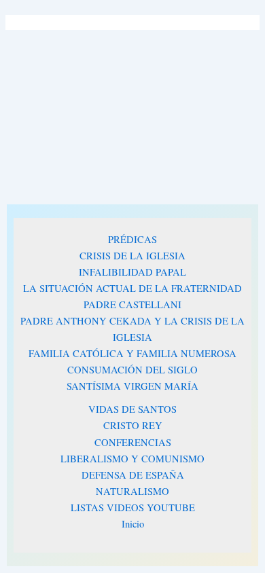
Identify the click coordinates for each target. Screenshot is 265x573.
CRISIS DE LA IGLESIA (133, 255)
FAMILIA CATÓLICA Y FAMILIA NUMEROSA (132, 353)
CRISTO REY (132, 425)
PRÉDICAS (132, 239)
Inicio (133, 523)
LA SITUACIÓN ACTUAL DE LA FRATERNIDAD (132, 288)
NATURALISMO (132, 491)
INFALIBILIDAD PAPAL (132, 271)
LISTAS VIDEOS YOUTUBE (133, 507)
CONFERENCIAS (132, 442)
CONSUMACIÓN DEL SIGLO (132, 369)
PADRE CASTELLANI (132, 304)
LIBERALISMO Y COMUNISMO (132, 458)
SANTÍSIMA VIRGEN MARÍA (132, 386)
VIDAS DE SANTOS (132, 409)
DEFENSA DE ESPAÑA (133, 474)
